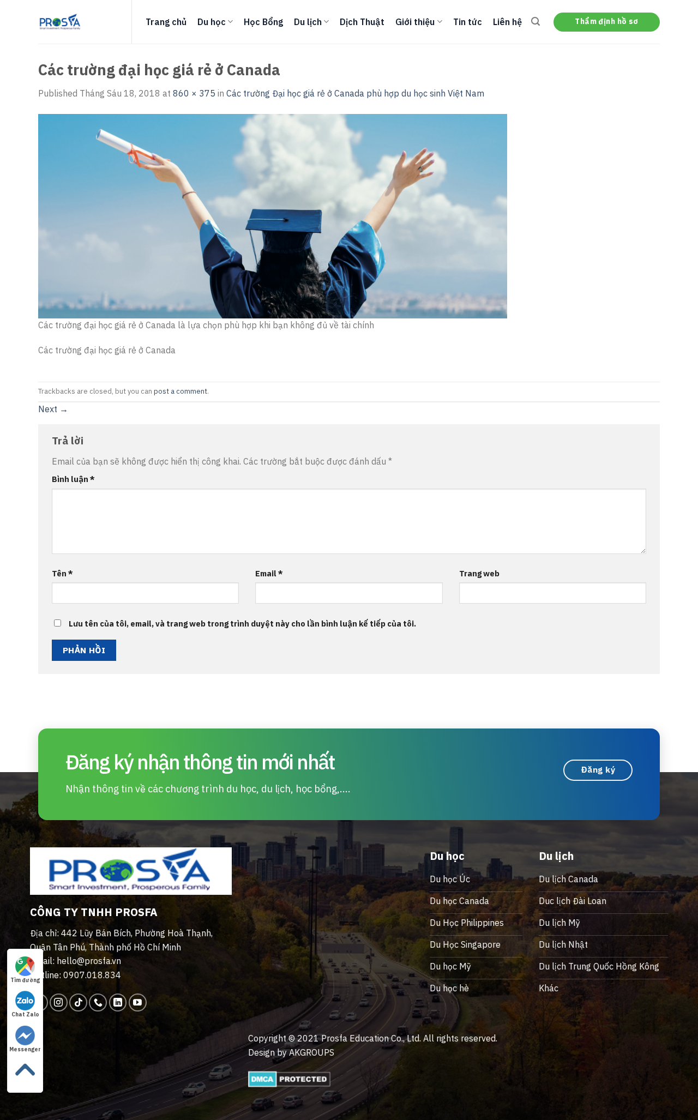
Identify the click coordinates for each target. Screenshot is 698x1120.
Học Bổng (263, 21)
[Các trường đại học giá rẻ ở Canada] (272, 214)
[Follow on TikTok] (78, 1002)
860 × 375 (194, 93)
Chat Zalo (25, 1014)
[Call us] (98, 1002)
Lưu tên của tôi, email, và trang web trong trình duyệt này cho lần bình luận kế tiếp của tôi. (242, 623)
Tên (62, 573)
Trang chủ (166, 21)
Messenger (25, 1049)
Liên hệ (507, 21)
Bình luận (73, 479)
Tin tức (467, 21)
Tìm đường (25, 980)
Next (53, 409)
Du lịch (308, 21)
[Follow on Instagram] (59, 1002)
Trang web (479, 573)
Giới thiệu (415, 21)
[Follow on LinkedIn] (118, 1002)
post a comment (180, 391)
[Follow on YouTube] (138, 1002)
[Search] (535, 21)
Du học (211, 21)
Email (269, 573)
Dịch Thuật (362, 21)
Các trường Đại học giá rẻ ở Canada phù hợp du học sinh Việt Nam (355, 93)
